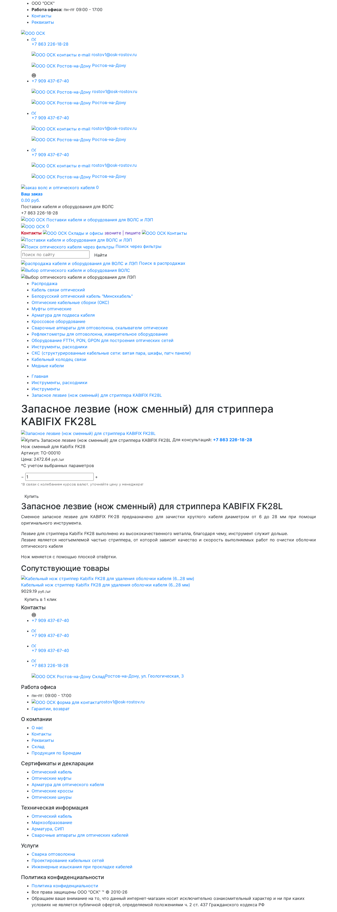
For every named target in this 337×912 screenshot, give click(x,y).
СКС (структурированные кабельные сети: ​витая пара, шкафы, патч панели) (111, 353)
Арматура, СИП (48, 828)
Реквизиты (43, 22)
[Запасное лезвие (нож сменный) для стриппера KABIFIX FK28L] (88, 433)
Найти (100, 255)
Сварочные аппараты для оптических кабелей (80, 835)
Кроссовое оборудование (58, 321)
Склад (38, 746)
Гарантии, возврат (51, 708)
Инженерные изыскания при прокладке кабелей (82, 866)
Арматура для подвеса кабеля (63, 315)
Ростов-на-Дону (108, 65)
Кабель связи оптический (58, 289)
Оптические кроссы (52, 790)
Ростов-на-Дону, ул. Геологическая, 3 (144, 676)
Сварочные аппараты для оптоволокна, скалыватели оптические (100, 327)
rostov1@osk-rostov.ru (113, 54)
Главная (40, 376)
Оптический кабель (52, 771)
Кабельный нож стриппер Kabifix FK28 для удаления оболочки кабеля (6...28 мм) (105, 584)
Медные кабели (48, 365)
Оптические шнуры (52, 797)
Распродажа (44, 283)
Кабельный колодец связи (59, 359)
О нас (37, 727)
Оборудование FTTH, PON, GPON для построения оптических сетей (103, 340)
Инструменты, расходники (59, 346)
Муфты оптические (51, 308)
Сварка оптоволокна (53, 854)
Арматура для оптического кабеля (68, 784)
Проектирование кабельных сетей (68, 860)
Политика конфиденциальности (65, 885)
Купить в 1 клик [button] (40, 599)
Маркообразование (52, 822)
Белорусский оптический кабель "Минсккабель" (82, 296)
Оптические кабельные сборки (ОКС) (70, 302)
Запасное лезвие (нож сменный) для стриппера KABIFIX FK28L (97, 395)
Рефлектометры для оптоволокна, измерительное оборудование (100, 334)
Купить (31, 496)
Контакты (41, 15)
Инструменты (46, 388)
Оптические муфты (51, 778)
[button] (115, 233)
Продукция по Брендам (56, 753)
